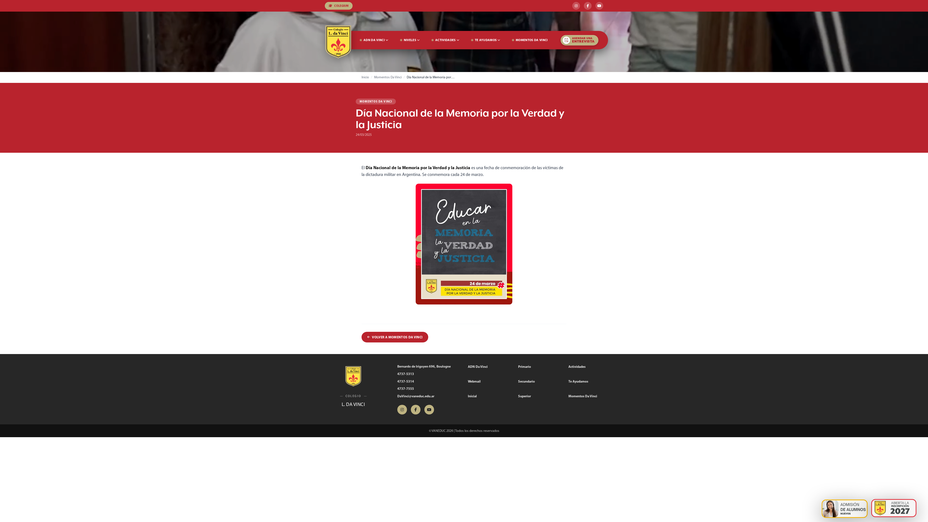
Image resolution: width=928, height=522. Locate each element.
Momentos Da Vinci (532, 40)
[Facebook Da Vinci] (588, 6)
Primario (524, 366)
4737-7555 (405, 388)
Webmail (474, 381)
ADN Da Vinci (374, 40)
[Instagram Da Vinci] (576, 6)
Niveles (410, 40)
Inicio (365, 77)
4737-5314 (405, 381)
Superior (524, 396)
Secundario (526, 381)
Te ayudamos (486, 40)
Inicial (472, 396)
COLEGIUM (341, 5)
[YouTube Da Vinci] (599, 6)
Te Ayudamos (578, 381)
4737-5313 (405, 374)
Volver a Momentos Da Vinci (397, 337)
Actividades (445, 40)
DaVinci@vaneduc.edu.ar (415, 396)
